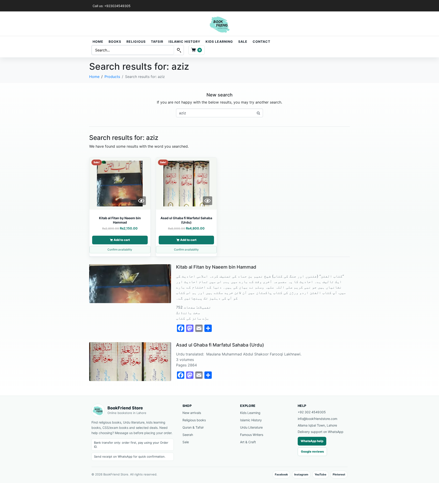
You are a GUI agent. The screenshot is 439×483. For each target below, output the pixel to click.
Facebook (281, 474)
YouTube (320, 474)
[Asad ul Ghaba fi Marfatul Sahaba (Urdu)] (130, 361)
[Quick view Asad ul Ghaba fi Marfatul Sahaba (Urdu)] (207, 200)
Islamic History (184, 41)
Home (98, 41)
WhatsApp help (312, 441)
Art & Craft (248, 442)
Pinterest (339, 474)
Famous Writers (251, 435)
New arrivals (191, 413)
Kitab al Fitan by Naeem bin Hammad (216, 267)
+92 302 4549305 (312, 412)
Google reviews (312, 451)
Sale (242, 41)
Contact (261, 41)
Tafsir (157, 41)
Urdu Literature (251, 427)
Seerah (187, 435)
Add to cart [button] (122, 240)
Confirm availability (119, 249)
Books (115, 41)
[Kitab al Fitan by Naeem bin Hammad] (130, 283)
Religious (136, 41)
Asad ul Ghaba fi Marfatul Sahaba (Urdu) (220, 345)
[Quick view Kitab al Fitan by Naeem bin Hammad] (141, 200)
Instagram (301, 474)
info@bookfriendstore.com (317, 419)
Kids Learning (219, 41)
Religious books (194, 420)
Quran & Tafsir (193, 427)
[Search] (179, 50)
